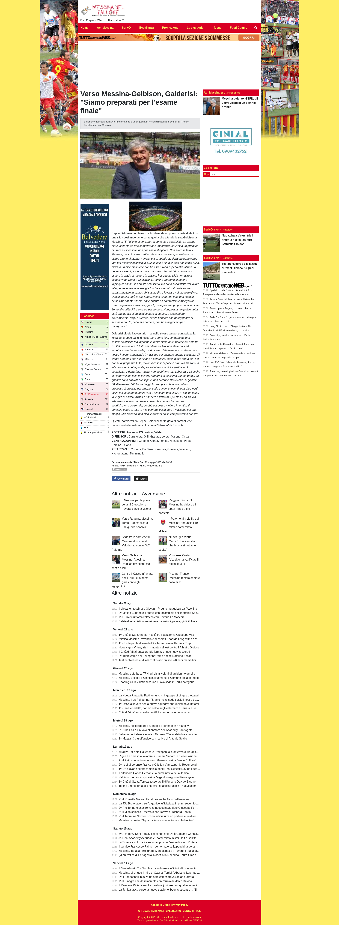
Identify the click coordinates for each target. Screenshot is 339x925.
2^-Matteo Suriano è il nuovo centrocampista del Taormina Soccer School (164, 612)
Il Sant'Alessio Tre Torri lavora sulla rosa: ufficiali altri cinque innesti (161, 868)
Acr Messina (212, 92)
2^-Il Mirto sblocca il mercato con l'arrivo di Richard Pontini (154, 811)
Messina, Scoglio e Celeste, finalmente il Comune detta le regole (159, 677)
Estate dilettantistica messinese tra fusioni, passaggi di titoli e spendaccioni (165, 621)
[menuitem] (255, 27)
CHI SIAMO (144, 911)
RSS (198, 911)
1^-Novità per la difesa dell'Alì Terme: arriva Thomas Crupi (155, 643)
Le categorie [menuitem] (195, 27)
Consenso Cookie (160, 904)
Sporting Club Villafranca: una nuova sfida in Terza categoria (156, 682)
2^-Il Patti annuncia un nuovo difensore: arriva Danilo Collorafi (157, 760)
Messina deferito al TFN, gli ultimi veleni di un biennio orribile (157, 673)
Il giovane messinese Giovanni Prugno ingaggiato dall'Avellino (158, 608)
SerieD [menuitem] (126, 27)
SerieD (208, 229)
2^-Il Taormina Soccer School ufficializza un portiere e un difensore (160, 816)
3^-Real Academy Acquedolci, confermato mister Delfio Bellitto (157, 838)
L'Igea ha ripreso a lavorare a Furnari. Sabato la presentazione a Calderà (164, 756)
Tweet (143, 478)
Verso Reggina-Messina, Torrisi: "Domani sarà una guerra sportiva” (137, 523)
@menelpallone (154, 465)
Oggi (206, 174)
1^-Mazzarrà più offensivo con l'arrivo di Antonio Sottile (153, 738)
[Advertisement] (230, 201)
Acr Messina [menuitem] (105, 27)
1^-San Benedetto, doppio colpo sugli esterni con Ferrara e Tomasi (160, 708)
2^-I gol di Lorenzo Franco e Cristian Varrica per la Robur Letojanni (160, 764)
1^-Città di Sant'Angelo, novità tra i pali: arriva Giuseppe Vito (156, 634)
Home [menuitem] (84, 27)
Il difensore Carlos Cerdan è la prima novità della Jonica (154, 773)
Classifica (87, 316)
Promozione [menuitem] (170, 27)
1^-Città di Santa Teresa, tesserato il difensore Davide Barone (157, 781)
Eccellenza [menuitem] (146, 27)
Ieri (213, 174)
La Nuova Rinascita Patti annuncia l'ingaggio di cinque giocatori (159, 695)
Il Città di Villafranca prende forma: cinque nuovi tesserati (154, 651)
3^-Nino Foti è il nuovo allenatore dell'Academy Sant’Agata (155, 730)
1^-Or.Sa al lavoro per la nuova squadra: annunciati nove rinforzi (159, 703)
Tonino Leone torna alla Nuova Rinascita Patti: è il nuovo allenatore (161, 785)
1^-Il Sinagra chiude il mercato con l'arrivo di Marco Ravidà (155, 881)
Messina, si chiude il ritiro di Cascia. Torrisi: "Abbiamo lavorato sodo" (161, 872)
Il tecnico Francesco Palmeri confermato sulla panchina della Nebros (162, 846)
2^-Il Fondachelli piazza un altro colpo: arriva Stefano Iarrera (156, 876)
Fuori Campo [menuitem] (238, 27)
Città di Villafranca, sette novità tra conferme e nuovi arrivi (154, 712)
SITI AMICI (158, 911)
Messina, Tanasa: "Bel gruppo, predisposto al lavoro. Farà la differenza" (163, 850)
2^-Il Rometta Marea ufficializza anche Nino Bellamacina (154, 799)
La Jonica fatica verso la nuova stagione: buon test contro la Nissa (160, 889)
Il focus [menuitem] (216, 27)
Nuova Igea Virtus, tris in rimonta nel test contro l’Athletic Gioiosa (159, 647)
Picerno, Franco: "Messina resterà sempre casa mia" (184, 578)
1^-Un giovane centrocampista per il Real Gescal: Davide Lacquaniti (161, 768)
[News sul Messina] (103, 11)
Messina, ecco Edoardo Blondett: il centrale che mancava (154, 725)
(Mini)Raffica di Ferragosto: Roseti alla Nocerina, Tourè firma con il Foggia (165, 855)
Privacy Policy (180, 904)
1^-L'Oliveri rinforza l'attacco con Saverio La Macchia (151, 617)
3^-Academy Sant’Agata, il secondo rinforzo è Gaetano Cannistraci (160, 833)
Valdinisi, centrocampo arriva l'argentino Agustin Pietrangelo (156, 777)
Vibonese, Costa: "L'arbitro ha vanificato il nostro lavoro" (184, 559)
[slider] (148, 228)
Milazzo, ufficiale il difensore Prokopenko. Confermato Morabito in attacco (164, 751)
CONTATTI (188, 911)
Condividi (123, 478)
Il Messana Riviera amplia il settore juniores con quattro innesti (158, 885)
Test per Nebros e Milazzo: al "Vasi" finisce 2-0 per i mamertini (157, 660)
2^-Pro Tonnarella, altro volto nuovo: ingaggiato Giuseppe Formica (160, 807)
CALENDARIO (173, 911)
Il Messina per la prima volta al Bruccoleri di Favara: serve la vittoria (136, 504)
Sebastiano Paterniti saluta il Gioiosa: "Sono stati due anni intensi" (159, 734)
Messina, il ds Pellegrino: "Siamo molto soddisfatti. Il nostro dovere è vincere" (167, 699)
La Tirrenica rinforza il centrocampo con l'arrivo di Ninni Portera (157, 842)
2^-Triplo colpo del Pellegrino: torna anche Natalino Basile (155, 655)
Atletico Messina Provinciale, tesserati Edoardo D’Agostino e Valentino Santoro (168, 638)
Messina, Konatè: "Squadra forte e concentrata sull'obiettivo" (156, 820)
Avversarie (126, 462)
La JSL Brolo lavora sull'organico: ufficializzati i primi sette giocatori (160, 803)
